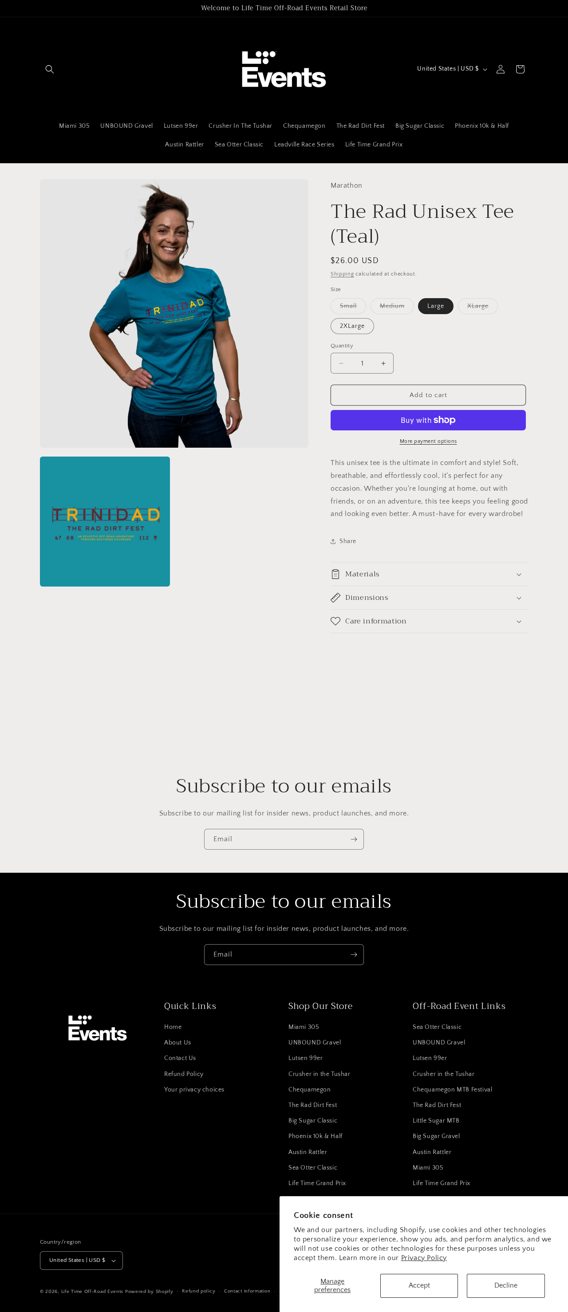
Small (353, 308)
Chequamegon (309, 1089)
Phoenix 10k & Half (315, 1136)
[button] (49, 69)
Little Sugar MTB (436, 1120)
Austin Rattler (307, 1152)
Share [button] (347, 541)
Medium (397, 308)
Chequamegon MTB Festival (452, 1089)
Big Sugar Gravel (436, 1136)
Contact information (247, 1291)
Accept (419, 1285)
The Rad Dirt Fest (312, 1105)
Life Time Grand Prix (317, 1183)
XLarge (482, 308)
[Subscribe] (353, 839)
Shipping (342, 274)
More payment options (428, 441)
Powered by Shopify (149, 1291)
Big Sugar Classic (312, 1120)
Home (172, 1027)
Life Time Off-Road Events (92, 1291)
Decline (505, 1285)
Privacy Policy (424, 1258)
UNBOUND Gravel (314, 1042)
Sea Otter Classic (312, 1167)
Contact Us (180, 1058)
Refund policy (198, 1291)
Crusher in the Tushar (319, 1074)
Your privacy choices (194, 1089)
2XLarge (352, 326)
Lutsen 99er (305, 1058)
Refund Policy (184, 1074)
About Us (177, 1042)
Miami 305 (303, 1027)
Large (435, 306)
